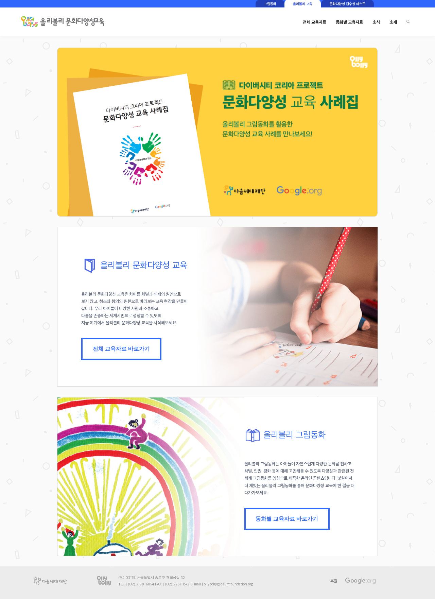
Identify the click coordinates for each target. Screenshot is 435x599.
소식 (376, 22)
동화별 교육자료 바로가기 (287, 518)
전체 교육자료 (314, 22)
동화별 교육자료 (349, 22)
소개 (393, 22)
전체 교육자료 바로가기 (121, 349)
